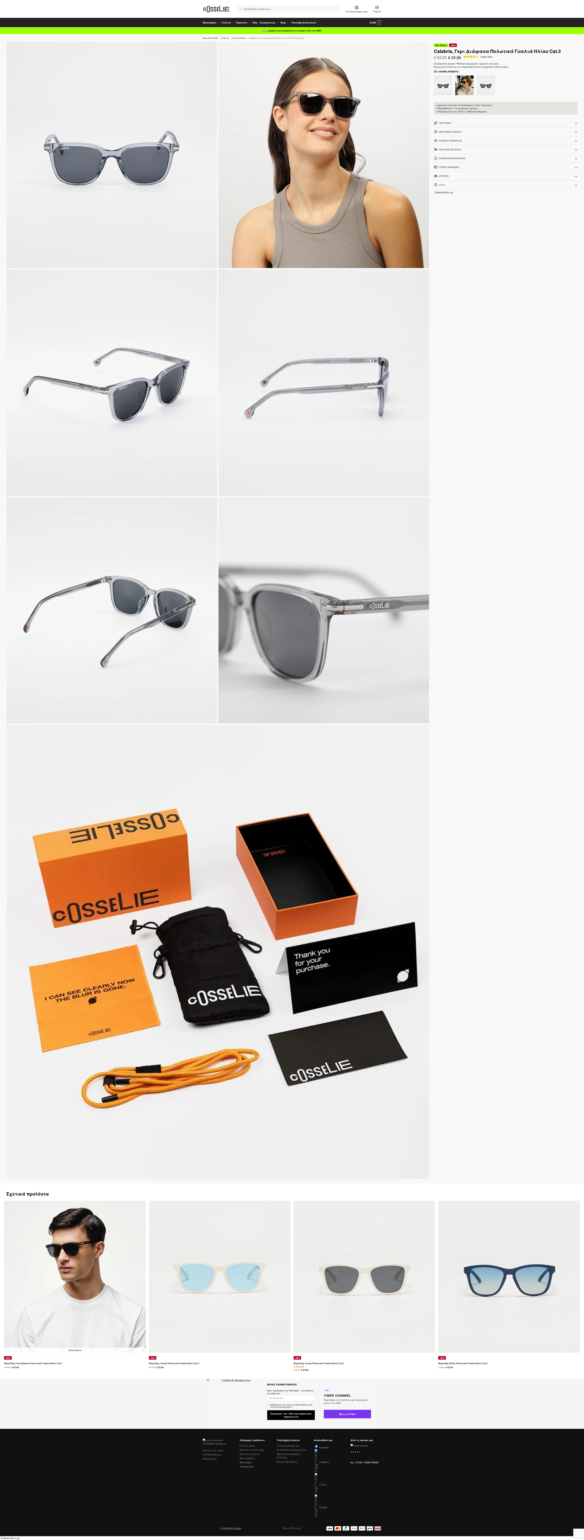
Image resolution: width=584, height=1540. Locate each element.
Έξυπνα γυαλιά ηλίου (252, 1449)
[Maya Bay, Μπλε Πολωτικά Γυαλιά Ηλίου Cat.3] (509, 1277)
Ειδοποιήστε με (444, 192)
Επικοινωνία (210, 1458)
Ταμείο (377, 11)
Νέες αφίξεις (247, 1458)
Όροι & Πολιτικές (292, 1528)
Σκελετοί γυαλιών (250, 1454)
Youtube (323, 1507)
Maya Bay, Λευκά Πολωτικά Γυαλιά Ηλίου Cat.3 (174, 1363)
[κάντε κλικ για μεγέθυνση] (111, 155)
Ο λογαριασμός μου (357, 11)
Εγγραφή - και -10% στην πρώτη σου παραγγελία (291, 1415)
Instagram (324, 1461)
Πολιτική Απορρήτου (283, 1407)
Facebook (324, 1447)
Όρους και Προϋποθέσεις (297, 1404)
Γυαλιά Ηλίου (239, 37)
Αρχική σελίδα (210, 37)
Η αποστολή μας (212, 1454)
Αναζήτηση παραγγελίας (291, 1449)
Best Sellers (246, 1462)
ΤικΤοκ (322, 1484)
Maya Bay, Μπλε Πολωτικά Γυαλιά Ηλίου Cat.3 (463, 1363)
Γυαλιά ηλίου (247, 1445)
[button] (375, 22)
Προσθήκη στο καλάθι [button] (217, 1373)
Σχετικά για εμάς (213, 1450)
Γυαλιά (225, 37)
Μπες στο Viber (347, 1414)
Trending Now (246, 1466)
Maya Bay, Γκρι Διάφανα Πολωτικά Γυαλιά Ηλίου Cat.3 (33, 1363)
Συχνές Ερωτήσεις (287, 1461)
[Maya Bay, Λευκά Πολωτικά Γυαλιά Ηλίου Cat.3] (220, 1277)
